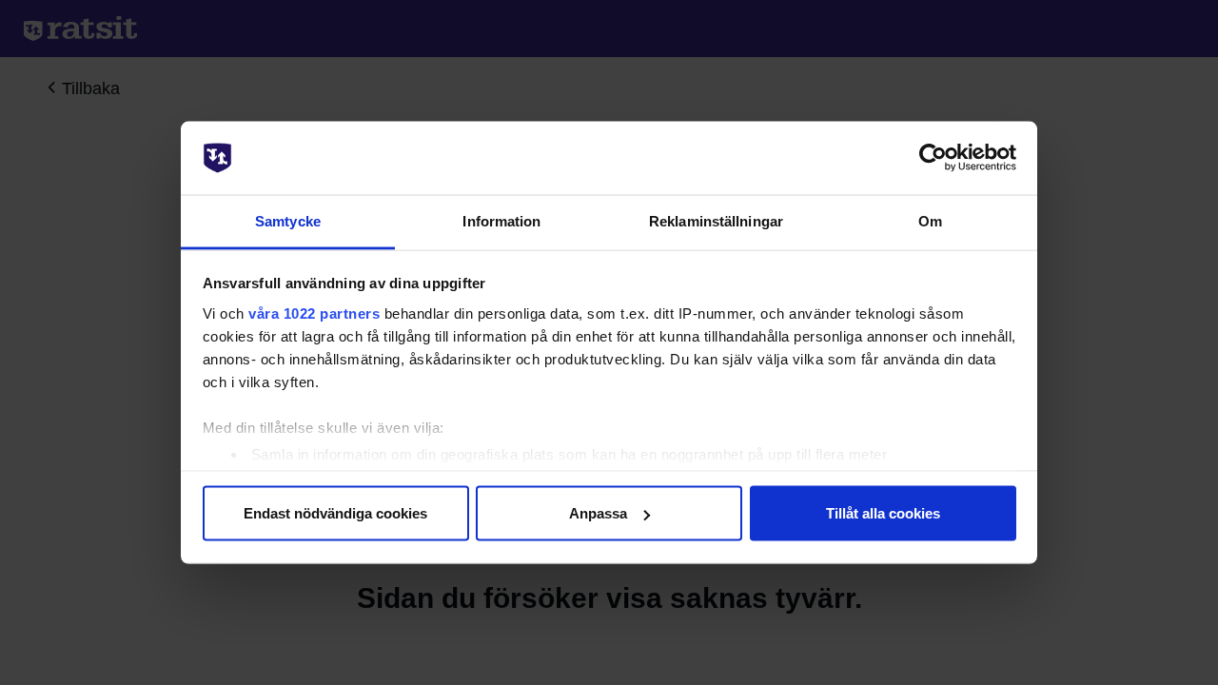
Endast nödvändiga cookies (335, 513)
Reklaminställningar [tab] (716, 220)
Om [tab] (930, 220)
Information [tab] (501, 220)
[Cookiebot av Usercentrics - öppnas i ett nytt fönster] (933, 158)
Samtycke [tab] (288, 220)
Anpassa (598, 513)
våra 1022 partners (314, 312)
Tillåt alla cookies (883, 513)
